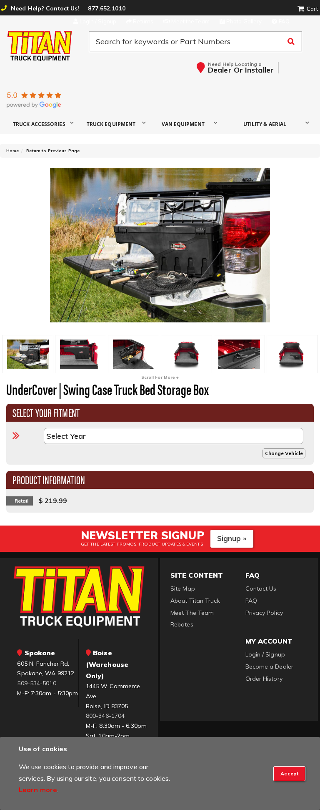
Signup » (232, 538)
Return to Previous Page (53, 150)
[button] (42, 123)
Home (12, 150)
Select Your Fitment (46, 412)
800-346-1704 (105, 715)
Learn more (38, 789)
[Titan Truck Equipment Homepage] (40, 46)
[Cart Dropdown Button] (307, 9)
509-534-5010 (36, 683)
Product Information (48, 479)
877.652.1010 (106, 8)
